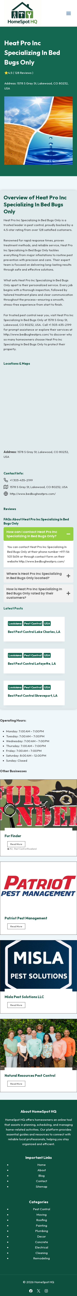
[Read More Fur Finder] (38, 805)
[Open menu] (68, 13)
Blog (41, 1175)
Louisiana (15, 623)
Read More (17, 844)
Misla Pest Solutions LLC (24, 997)
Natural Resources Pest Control (30, 1075)
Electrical (41, 1247)
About (41, 1170)
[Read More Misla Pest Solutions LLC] (38, 965)
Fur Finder (13, 836)
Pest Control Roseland (25, 848)
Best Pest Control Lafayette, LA (32, 664)
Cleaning (41, 1253)
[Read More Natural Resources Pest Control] (38, 1044)
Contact (41, 1181)
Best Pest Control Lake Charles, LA (34, 632)
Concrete (41, 1242)
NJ (11, 848)
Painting (41, 1225)
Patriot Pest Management (26, 918)
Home (41, 1165)
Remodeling (41, 1258)
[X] (38, 1291)
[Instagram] (46, 1291)
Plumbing (41, 1231)
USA (47, 623)
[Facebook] (30, 1291)
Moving (42, 1214)
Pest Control (33, 623)
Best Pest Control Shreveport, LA (32, 696)
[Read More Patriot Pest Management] (38, 887)
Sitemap (41, 1186)
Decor (41, 1236)
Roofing (41, 1220)
